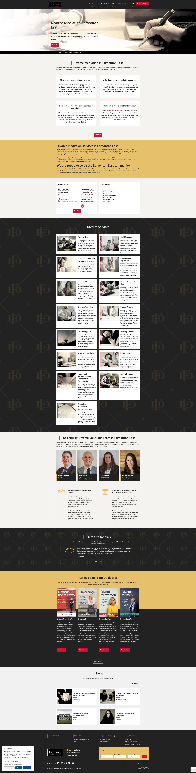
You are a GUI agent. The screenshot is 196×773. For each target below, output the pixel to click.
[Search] (129, 3)
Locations (64, 52)
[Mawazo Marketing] (143, 768)
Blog (74, 741)
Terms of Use (118, 763)
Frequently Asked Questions (81, 739)
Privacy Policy (126, 763)
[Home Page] (55, 4)
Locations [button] (145, 7)
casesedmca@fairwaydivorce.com (69, 201)
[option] (66, 620)
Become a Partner (94, 3)
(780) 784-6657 (142, 3)
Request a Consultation (119, 3)
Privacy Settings (144, 763)
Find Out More (61, 650)
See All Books (97, 661)
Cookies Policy (135, 763)
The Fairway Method (104, 739)
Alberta (70, 52)
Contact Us (54, 45)
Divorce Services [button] (112, 7)
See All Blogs (135, 683)
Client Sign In (105, 3)
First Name (103, 754)
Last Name (117, 754)
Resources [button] (125, 7)
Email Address (131, 754)
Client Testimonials (104, 741)
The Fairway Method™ (113, 110)
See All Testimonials (97, 562)
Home (59, 52)
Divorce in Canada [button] (97, 7)
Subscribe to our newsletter (132, 744)
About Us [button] (135, 7)
